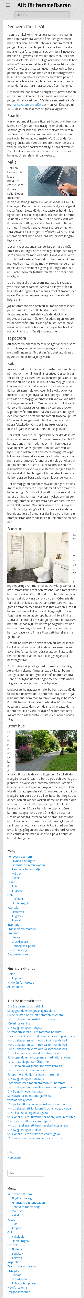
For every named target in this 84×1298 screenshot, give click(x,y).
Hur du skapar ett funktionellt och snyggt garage (39, 1108)
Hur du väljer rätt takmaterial (26, 1070)
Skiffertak (18, 912)
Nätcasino (14, 1158)
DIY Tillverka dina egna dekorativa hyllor (33, 1053)
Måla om (17, 873)
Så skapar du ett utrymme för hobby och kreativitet (41, 1117)
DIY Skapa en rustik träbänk (25, 1006)
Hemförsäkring (17, 950)
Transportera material (21, 929)
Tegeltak (17, 916)
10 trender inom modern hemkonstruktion (35, 1138)
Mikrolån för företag (20, 982)
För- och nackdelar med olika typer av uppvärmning (41, 1036)
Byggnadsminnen (18, 954)
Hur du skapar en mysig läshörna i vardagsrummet (40, 1087)
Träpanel (17, 890)
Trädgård (13, 933)
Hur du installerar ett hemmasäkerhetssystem (37, 1125)
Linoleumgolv (20, 903)
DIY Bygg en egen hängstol (25, 1028)
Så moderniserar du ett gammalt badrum (34, 1032)
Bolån (11, 974)
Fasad (11, 882)
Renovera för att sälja (26, 869)
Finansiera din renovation (28, 865)
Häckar (16, 937)
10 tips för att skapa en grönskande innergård (37, 1104)
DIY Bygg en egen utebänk (24, 1130)
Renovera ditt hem (19, 856)
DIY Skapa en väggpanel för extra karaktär (35, 1066)
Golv (10, 895)
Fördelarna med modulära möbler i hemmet (36, 1083)
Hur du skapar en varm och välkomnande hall (37, 1040)
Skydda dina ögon (23, 861)
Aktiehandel (15, 987)
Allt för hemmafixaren (44, 5)
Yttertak (12, 907)
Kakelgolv (18, 899)
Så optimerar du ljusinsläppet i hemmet (33, 1074)
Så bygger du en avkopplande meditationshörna (38, 1057)
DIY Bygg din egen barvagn (25, 1091)
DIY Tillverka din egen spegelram (28, 1113)
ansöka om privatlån (27, 104)
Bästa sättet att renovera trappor (29, 1121)
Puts (15, 886)
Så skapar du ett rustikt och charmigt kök (34, 1134)
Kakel (15, 878)
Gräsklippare (20, 941)
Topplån (17, 978)
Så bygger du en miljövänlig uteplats (31, 1011)
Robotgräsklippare (24, 946)
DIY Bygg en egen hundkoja (25, 1079)
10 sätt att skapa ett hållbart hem (29, 1062)
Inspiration (14, 924)
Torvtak (17, 920)
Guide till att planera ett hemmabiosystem (35, 1015)
